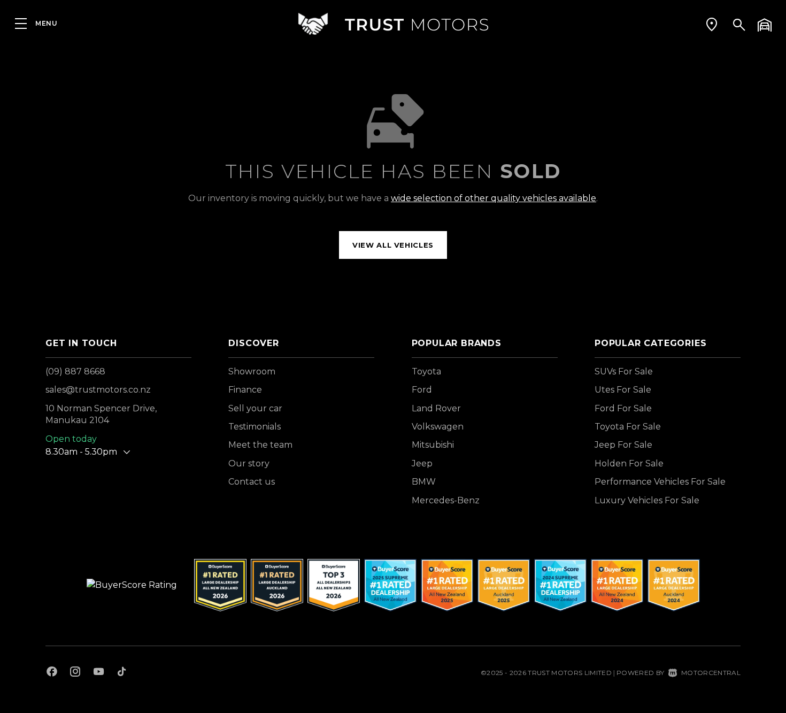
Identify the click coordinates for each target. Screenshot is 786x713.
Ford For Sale (623, 408)
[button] (711, 24)
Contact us (251, 482)
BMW (424, 482)
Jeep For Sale (623, 445)
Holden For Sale (629, 463)
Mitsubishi (433, 445)
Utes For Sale (623, 390)
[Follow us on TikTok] (121, 673)
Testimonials (254, 426)
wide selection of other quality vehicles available (493, 198)
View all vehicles (393, 245)
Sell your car (255, 408)
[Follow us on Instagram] (75, 673)
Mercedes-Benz (446, 500)
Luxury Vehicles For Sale (647, 500)
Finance (245, 390)
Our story (248, 463)
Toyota (426, 371)
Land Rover (436, 408)
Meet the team (260, 445)
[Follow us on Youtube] (99, 673)
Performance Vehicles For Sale (660, 482)
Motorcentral (711, 673)
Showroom (251, 371)
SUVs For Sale (624, 371)
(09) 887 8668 (75, 371)
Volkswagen (438, 426)
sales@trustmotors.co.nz (98, 390)
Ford (422, 390)
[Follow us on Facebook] (51, 673)
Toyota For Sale (628, 426)
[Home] (393, 24)
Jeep (422, 463)
